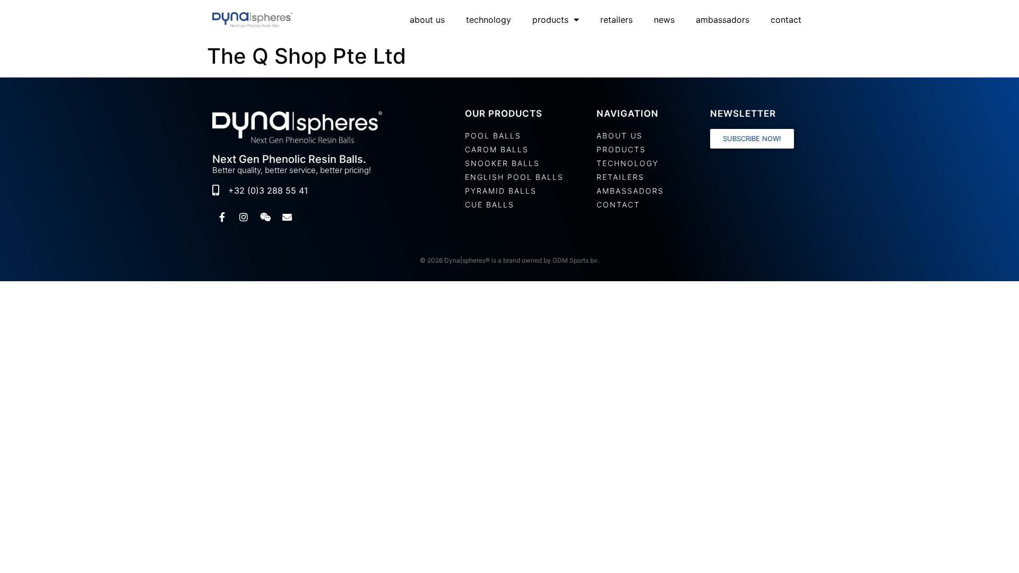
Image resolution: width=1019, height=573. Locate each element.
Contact (786, 19)
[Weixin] (265, 217)
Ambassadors (722, 19)
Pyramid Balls (501, 190)
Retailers (616, 19)
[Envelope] (287, 217)
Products (550, 19)
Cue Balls (489, 204)
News (664, 19)
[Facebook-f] (221, 217)
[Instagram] (243, 217)
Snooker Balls (502, 163)
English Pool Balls (514, 176)
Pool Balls (493, 135)
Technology (488, 19)
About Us (427, 19)
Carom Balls (497, 149)
